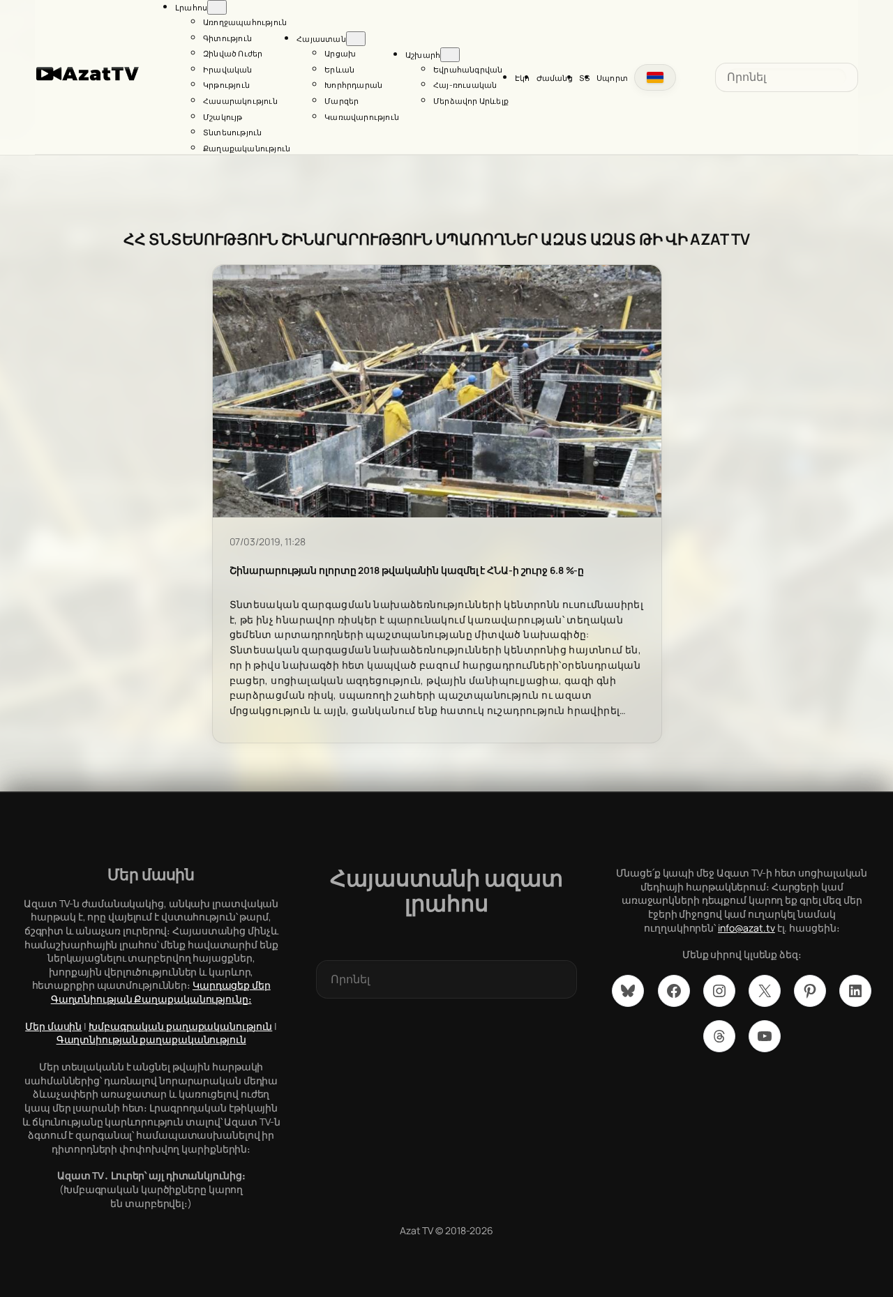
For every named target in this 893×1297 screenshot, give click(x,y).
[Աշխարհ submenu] (450, 54)
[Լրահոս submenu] (217, 7)
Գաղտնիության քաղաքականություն (151, 1039)
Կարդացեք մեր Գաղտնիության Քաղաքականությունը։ (161, 992)
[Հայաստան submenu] (356, 38)
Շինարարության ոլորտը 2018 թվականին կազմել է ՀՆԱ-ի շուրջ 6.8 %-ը (407, 570)
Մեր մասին (53, 1026)
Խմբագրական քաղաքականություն (180, 1026)
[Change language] (655, 77)
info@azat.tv (746, 927)
